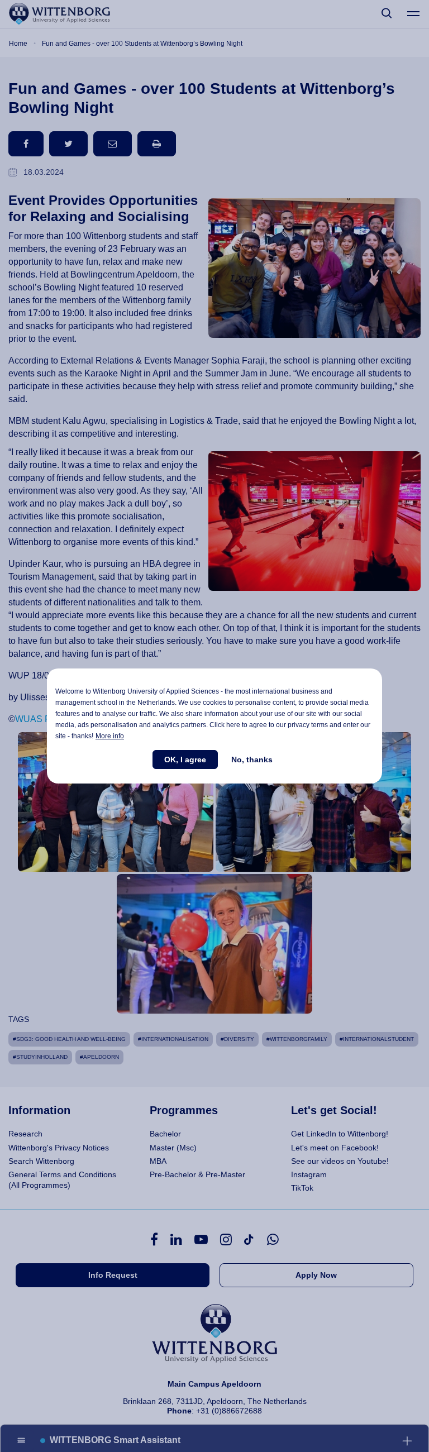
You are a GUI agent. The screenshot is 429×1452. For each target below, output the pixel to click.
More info (110, 736)
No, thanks (252, 759)
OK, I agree (185, 759)
